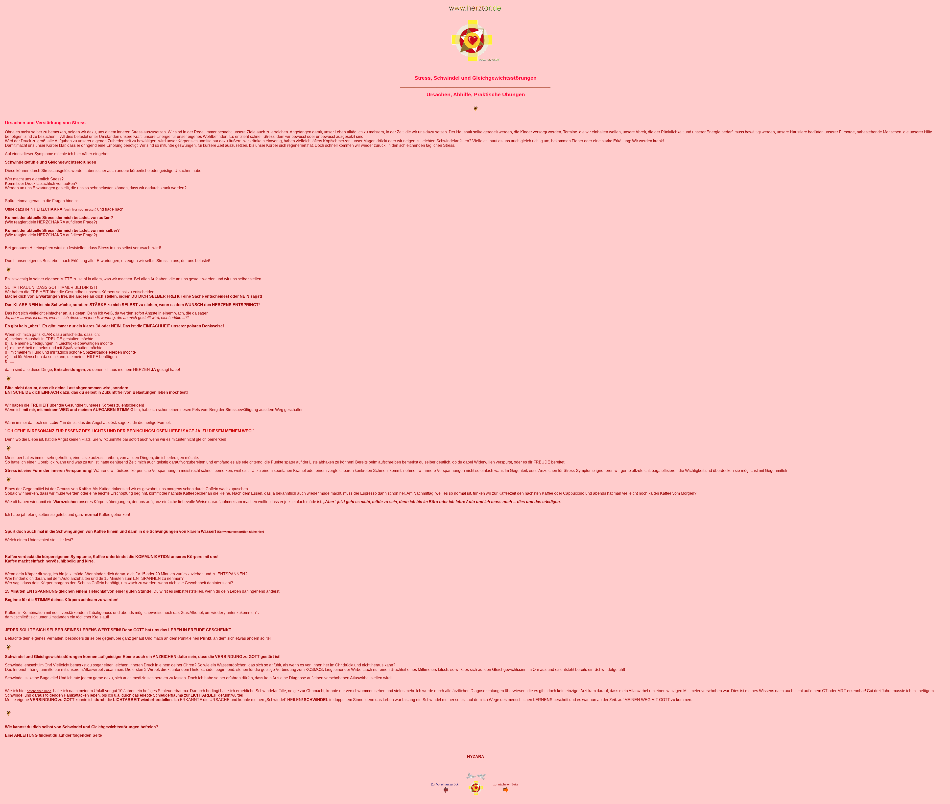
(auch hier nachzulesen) (80, 209)
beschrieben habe (39, 691)
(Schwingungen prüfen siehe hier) (240, 532)
